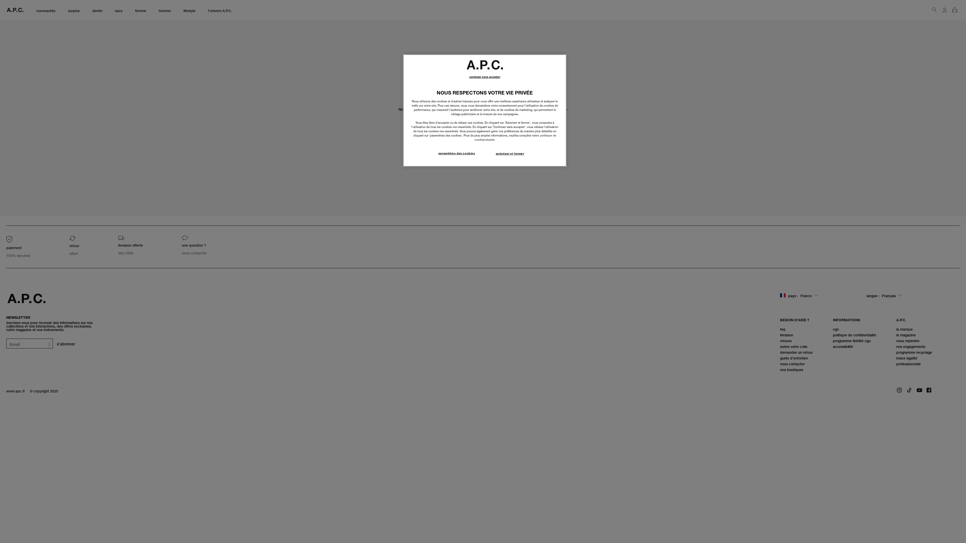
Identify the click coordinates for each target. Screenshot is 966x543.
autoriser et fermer (510, 153)
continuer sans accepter (484, 77)
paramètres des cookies (456, 153)
